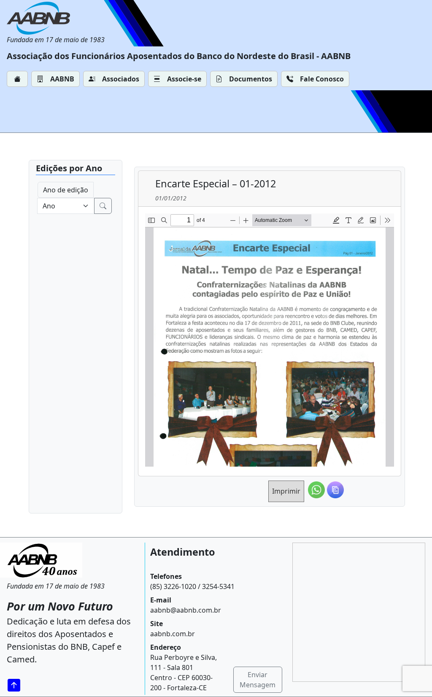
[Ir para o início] (17, 685)
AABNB (62, 79)
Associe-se (184, 79)
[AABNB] (56, 18)
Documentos (250, 79)
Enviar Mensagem (257, 679)
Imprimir (286, 491)
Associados (120, 79)
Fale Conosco (322, 79)
